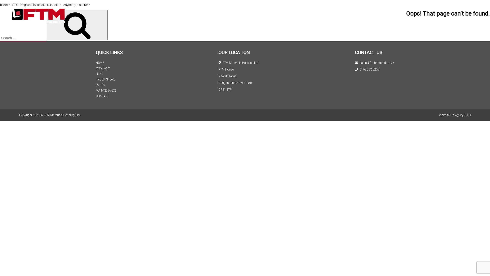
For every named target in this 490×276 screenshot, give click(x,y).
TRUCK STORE (105, 79)
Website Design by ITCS (455, 115)
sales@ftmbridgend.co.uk (376, 63)
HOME (100, 63)
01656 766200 (368, 69)
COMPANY (103, 68)
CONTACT (102, 96)
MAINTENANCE (106, 90)
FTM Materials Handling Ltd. (240, 63)
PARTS (100, 85)
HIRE (99, 74)
